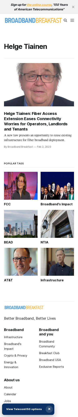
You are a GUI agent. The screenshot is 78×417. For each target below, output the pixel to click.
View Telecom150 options (24, 409)
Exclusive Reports (51, 367)
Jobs (7, 401)
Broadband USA (50, 360)
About (8, 387)
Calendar (10, 394)
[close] (73, 7)
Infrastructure (13, 337)
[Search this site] (65, 20)
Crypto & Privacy (15, 355)
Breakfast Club (49, 353)
